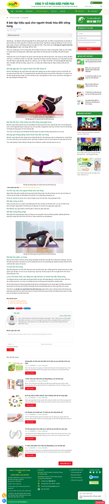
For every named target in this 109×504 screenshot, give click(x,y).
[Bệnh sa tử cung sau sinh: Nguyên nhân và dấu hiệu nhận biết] (80, 70)
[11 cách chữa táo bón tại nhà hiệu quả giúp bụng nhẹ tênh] (80, 62)
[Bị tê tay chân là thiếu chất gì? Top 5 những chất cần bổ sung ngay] (15, 401)
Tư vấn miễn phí (93, 18)
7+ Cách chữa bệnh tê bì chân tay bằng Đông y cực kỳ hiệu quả (45, 445)
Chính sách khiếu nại (76, 477)
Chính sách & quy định (77, 480)
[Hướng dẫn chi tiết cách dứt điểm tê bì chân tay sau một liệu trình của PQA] (15, 366)
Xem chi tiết (30, 373)
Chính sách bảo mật (76, 472)
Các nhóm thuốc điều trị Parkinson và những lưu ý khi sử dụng (92, 102)
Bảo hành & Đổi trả (76, 475)
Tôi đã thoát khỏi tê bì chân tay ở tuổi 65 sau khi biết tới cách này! (46, 429)
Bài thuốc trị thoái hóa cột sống (18, 303)
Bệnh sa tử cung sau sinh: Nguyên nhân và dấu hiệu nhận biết (92, 69)
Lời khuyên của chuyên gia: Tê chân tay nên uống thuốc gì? (44, 412)
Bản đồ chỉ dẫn (45, 489)
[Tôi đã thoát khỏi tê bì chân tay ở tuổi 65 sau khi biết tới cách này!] (15, 434)
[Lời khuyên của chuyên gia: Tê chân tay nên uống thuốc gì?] (15, 417)
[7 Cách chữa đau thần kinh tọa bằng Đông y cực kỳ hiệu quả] (15, 384)
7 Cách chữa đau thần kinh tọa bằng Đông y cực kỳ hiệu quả (44, 379)
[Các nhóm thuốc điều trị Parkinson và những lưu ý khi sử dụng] (80, 102)
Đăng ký (89, 48)
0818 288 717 (94, 21)
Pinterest (19, 308)
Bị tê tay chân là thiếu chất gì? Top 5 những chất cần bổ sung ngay (46, 395)
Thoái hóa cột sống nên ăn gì (18, 301)
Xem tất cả (64, 463)
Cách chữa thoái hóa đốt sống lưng (29, 187)
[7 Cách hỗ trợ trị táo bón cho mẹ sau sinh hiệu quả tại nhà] (80, 94)
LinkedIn (27, 308)
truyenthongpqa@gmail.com (52, 486)
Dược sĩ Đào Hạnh (16, 29)
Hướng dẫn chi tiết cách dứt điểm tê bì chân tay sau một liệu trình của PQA (47, 362)
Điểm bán (81, 11)
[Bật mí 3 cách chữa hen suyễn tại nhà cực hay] (80, 86)
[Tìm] (101, 6)
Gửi (10, 349)
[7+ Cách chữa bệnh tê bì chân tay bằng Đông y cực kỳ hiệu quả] (15, 451)
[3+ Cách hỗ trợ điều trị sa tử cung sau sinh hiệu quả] (80, 78)
